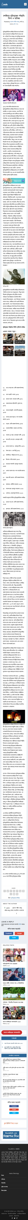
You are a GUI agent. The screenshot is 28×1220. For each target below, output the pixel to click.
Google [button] (19, 933)
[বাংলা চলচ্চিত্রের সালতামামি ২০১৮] (14, 1012)
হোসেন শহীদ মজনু (14, 22)
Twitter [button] (14, 938)
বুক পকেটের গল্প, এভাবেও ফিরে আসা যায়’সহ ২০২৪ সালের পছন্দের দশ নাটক (13, 1047)
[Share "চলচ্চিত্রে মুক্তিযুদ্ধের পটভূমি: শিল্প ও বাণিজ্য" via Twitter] (7, 891)
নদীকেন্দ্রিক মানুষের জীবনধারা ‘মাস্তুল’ (10, 1074)
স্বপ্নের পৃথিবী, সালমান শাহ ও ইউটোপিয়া (13, 983)
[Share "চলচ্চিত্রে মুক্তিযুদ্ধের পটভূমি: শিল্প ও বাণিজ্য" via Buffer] (23, 891)
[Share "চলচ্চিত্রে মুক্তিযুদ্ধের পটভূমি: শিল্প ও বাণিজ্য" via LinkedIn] (20, 891)
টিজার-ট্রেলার (4, 1190)
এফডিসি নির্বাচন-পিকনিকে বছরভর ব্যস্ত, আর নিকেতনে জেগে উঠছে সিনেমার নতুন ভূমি (12, 1094)
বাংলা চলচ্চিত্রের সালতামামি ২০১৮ (12, 1022)
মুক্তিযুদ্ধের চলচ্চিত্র (15, 898)
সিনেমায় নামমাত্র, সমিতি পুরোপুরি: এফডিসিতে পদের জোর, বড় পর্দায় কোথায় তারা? (13, 1087)
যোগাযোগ (11, 1216)
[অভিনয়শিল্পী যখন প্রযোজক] (14, 955)
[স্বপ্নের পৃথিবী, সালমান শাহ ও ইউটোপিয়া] (14, 974)
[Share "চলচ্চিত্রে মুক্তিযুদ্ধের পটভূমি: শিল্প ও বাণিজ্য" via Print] (17, 894)
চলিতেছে (3, 1179)
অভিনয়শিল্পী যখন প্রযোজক (10, 964)
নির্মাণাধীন (3, 1183)
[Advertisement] (14, 372)
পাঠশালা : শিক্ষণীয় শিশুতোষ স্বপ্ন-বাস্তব (13, 1002)
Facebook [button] (9, 933)
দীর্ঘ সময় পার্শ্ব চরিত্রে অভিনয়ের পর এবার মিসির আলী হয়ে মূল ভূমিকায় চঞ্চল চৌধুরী (14, 1080)
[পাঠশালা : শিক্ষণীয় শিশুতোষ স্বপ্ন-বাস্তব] (14, 993)
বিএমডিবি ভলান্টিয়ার (12, 1213)
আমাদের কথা (4, 1213)
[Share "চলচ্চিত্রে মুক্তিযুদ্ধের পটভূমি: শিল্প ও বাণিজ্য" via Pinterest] (17, 891)
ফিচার (2, 1175)
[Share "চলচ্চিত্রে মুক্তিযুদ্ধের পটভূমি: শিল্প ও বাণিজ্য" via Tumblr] (14, 891)
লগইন (19, 924)
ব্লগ (14, 24)
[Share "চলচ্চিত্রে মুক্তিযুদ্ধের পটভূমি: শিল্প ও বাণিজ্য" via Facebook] (4, 891)
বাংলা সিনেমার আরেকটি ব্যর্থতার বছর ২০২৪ (13, 1043)
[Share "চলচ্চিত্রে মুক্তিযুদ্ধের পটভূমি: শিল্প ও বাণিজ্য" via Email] (14, 894)
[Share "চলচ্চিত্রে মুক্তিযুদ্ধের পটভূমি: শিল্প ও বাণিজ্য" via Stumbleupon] (10, 894)
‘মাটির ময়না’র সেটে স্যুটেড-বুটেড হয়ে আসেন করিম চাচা (13, 1068)
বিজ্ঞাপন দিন (16, 1216)
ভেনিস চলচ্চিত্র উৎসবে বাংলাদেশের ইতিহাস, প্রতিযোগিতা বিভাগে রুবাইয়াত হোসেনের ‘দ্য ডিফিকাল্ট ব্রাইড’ (14, 1061)
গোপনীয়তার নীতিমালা (21, 1213)
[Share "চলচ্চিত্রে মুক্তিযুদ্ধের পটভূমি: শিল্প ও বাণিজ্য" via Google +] (10, 891)
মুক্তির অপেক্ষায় (4, 1186)
